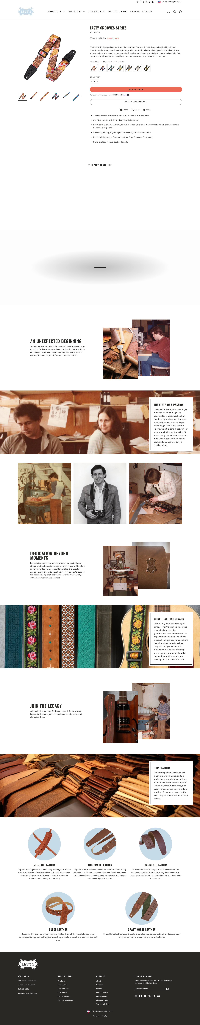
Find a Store (63, 985)
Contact (99, 989)
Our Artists (96, 11)
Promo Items (117, 11)
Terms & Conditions (65, 1000)
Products (55, 11)
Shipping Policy (102, 1000)
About (98, 981)
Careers (99, 985)
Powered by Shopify (100, 1016)
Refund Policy (101, 996)
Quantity (95, 77)
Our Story (75, 11)
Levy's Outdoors (64, 996)
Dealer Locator (141, 11)
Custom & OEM (63, 989)
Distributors (63, 992)
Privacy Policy (102, 992)
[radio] (94, 68)
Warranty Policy (102, 1004)
